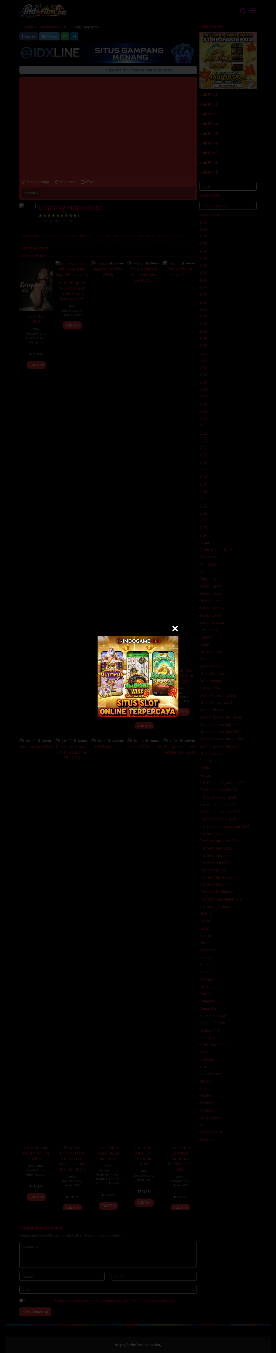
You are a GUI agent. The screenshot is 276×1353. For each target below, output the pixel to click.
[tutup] (175, 628)
